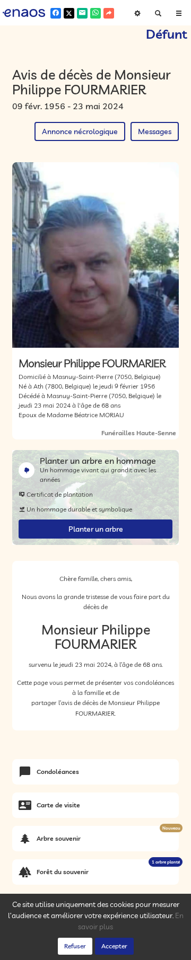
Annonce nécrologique (80, 131)
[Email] (82, 13)
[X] (69, 13)
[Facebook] (55, 13)
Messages (154, 131)
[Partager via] (108, 13)
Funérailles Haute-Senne (138, 433)
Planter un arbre (95, 529)
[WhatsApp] (95, 13)
